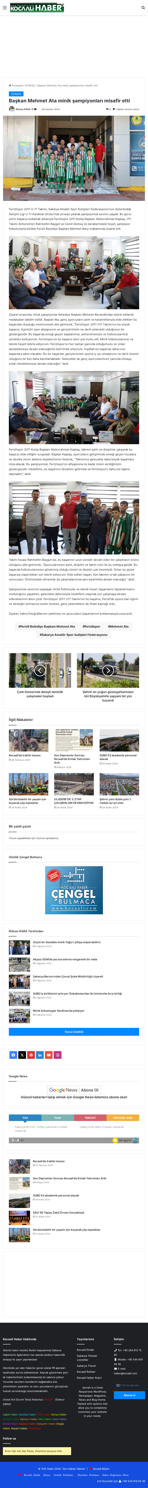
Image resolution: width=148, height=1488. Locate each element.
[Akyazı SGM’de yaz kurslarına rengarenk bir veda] (19, 964)
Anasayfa (17, 85)
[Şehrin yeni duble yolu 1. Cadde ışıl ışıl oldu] (119, 784)
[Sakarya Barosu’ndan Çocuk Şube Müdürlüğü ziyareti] (19, 982)
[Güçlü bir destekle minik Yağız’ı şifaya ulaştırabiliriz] (19, 947)
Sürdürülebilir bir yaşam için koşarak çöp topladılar (66, 1229)
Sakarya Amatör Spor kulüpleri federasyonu (75, 635)
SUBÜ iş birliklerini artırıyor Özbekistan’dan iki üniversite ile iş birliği (77, 993)
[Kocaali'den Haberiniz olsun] (37, 7)
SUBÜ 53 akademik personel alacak (56, 1195)
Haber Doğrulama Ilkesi (115, 1475)
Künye (46, 1475)
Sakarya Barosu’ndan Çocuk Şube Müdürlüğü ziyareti (68, 976)
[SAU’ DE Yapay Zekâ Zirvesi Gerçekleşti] (19, 1218)
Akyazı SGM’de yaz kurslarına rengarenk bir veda (65, 959)
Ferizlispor (92, 626)
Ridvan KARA (23, 109)
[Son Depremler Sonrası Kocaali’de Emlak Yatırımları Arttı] (74, 740)
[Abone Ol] (74, 1090)
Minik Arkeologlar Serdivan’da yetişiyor (59, 1010)
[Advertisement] (74, 48)
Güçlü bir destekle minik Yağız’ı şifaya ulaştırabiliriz (67, 942)
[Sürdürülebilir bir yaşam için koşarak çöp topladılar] (28, 784)
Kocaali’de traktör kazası (25, 755)
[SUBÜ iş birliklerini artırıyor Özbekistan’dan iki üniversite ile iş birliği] (19, 999)
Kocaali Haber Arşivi (89, 1377)
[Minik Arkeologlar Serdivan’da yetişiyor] (19, 1016)
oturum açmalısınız (47, 838)
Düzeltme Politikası (88, 1475)
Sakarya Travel (86, 1365)
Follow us (9, 1438)
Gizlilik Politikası (63, 1475)
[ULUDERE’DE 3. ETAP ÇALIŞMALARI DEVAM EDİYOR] (74, 784)
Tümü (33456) (74, 1031)
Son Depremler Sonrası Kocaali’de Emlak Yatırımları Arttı (72, 759)
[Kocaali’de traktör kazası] (28, 740)
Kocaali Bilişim (101, 1468)
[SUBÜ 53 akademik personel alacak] (119, 740)
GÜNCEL (30, 85)
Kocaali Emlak (85, 1349)
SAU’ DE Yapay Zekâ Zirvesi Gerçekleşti (58, 1212)
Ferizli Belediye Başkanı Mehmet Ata (47, 626)
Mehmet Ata (119, 626)
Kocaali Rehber (86, 1371)
